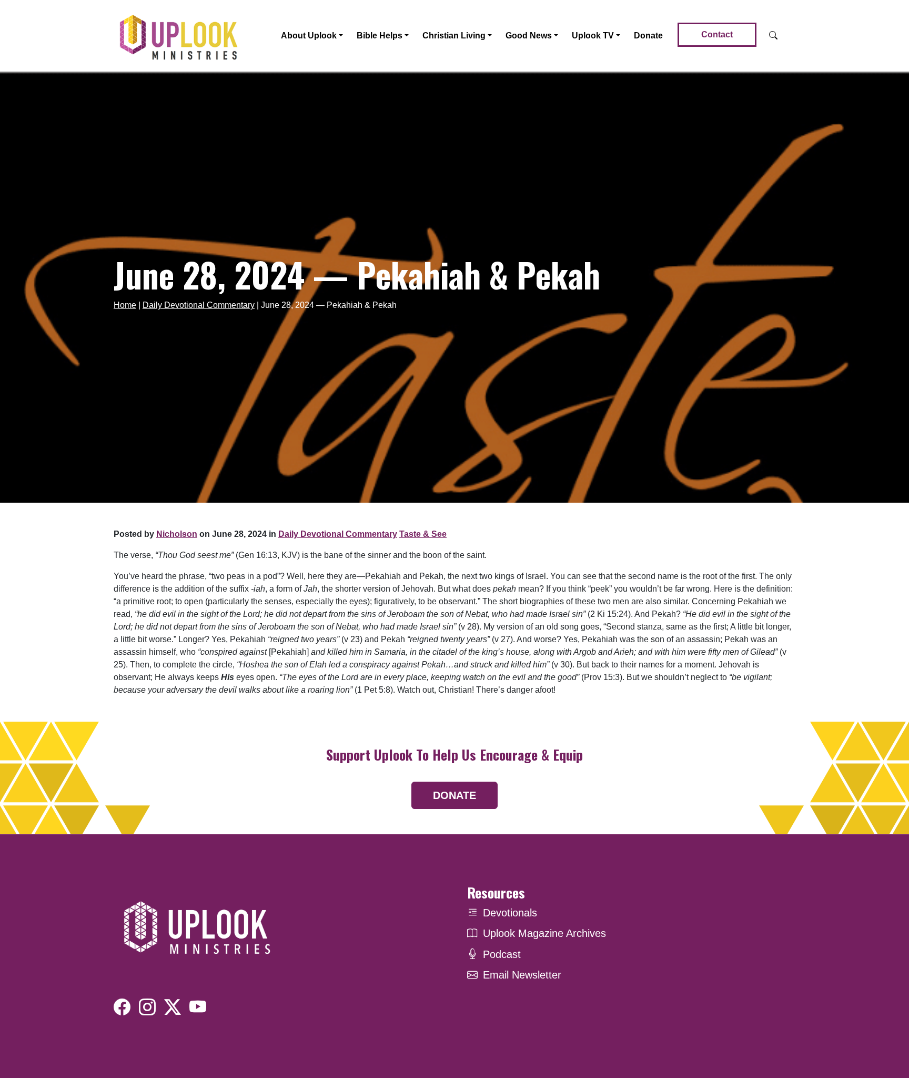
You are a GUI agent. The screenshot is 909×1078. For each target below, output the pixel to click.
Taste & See (423, 534)
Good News (529, 35)
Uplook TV (593, 35)
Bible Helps (379, 35)
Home (125, 305)
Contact (717, 34)
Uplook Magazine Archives (544, 933)
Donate (648, 35)
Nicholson (176, 534)
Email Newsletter (522, 975)
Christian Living (454, 35)
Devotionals (510, 913)
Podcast (502, 954)
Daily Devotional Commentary (199, 305)
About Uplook (309, 35)
